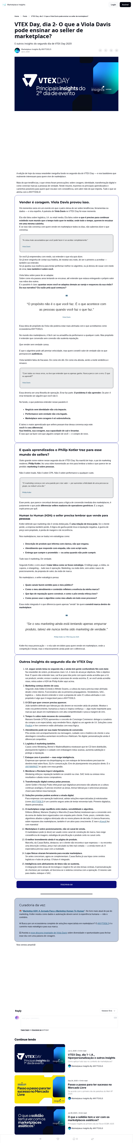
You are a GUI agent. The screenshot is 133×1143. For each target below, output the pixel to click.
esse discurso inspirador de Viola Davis (49, 933)
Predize (28, 725)
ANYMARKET (32, 767)
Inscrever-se (36, 1030)
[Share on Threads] (111, 50)
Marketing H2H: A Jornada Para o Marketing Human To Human (53, 911)
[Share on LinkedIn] (116, 50)
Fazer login (25, 1030)
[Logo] (4, 5)
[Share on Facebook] (100, 50)
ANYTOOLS (37, 801)
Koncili (103, 821)
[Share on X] (106, 50)
